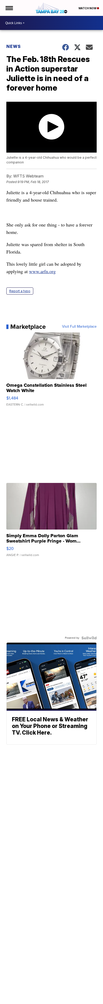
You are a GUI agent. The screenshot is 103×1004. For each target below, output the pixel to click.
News (13, 46)
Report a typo (19, 291)
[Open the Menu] (9, 8)
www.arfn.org (42, 271)
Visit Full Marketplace (79, 326)
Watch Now (87, 8)
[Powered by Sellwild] (89, 638)
